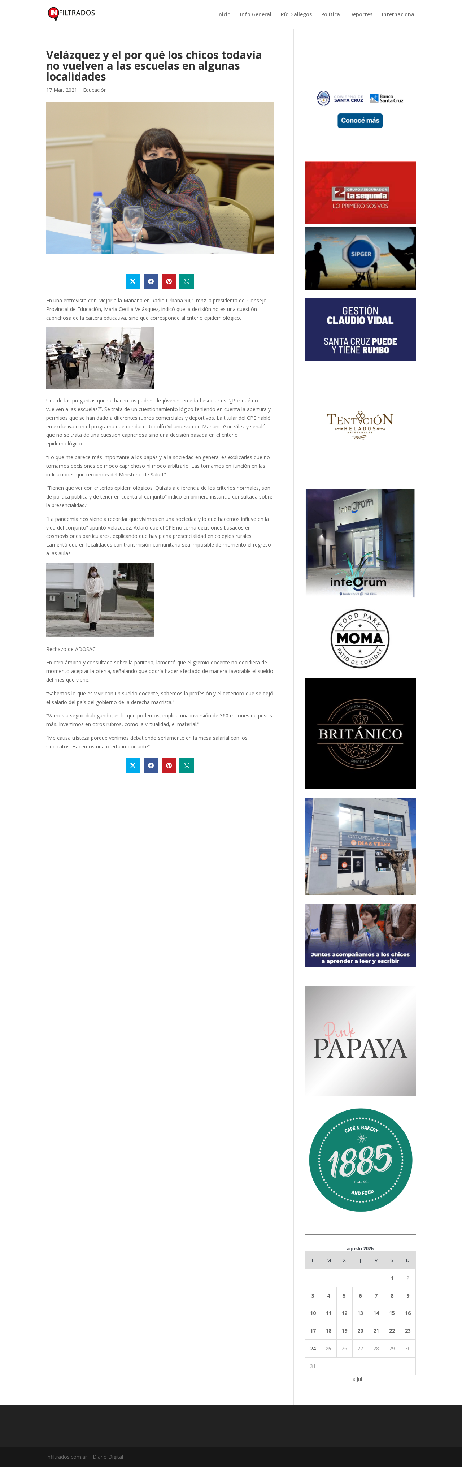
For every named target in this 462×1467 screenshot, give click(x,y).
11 (328, 1312)
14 (376, 1312)
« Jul (357, 1379)
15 (392, 1312)
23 (408, 1330)
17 (313, 1330)
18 (328, 1330)
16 (408, 1312)
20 (360, 1330)
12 (344, 1312)
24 (313, 1348)
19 (344, 1330)
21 (376, 1330)
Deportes (360, 15)
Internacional (399, 15)
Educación (95, 89)
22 (392, 1330)
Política (330, 15)
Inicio (224, 15)
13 (360, 1312)
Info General (255, 15)
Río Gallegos (296, 15)
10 (313, 1312)
